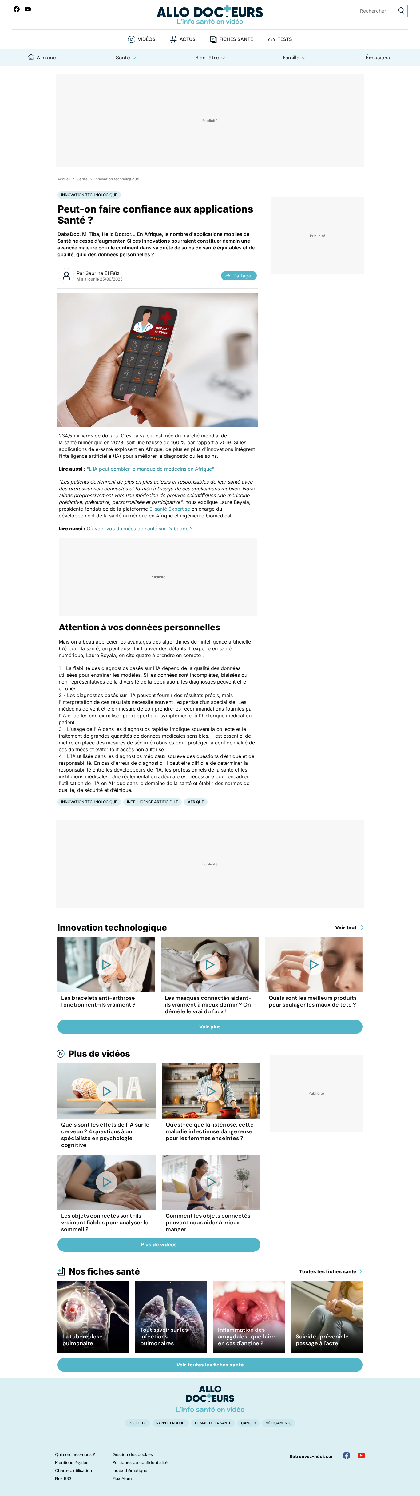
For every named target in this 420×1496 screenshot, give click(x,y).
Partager (243, 276)
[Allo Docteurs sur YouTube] (28, 9)
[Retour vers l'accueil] (210, 14)
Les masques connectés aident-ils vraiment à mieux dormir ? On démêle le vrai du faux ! (208, 1004)
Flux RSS (63, 1478)
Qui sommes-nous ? (75, 1454)
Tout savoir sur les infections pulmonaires (164, 1336)
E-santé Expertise (169, 509)
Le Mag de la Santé (213, 1423)
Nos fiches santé (104, 1271)
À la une (46, 57)
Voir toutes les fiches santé (210, 1365)
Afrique (196, 802)
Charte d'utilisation (73, 1470)
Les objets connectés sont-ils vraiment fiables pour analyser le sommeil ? (105, 1222)
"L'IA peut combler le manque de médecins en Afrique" (150, 469)
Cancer (248, 1423)
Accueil (63, 179)
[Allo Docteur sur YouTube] (361, 1455)
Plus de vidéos (99, 1054)
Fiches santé (236, 39)
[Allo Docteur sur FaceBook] (17, 9)
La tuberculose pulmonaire (82, 1340)
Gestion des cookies (133, 1454)
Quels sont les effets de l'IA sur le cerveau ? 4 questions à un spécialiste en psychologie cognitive (105, 1135)
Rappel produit (170, 1423)
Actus (188, 39)
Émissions (378, 57)
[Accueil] (210, 1399)
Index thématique (130, 1470)
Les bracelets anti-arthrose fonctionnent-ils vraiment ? (98, 1001)
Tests (285, 39)
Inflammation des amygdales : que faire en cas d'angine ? (246, 1336)
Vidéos (147, 39)
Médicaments (278, 1423)
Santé (123, 57)
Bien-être (207, 57)
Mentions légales (71, 1462)
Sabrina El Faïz (102, 273)
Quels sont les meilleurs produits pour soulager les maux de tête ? (313, 1001)
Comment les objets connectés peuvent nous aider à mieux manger (208, 1222)
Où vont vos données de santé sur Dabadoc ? (139, 528)
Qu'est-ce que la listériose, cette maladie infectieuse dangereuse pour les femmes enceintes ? (210, 1131)
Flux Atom (122, 1478)
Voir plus (210, 1026)
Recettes (137, 1423)
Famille (291, 57)
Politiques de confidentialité (140, 1462)
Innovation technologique (117, 179)
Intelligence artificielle (152, 802)
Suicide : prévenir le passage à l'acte (322, 1340)
